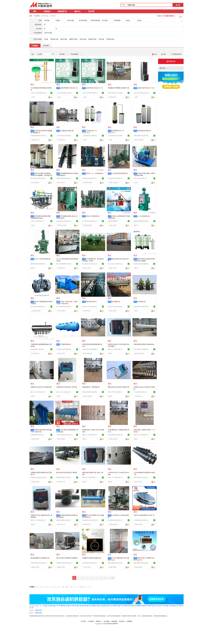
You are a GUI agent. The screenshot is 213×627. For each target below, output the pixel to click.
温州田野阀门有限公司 (37, 349)
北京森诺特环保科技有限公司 (142, 307)
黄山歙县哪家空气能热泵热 (40, 558)
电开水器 (101, 39)
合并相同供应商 (176, 54)
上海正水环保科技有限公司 (64, 93)
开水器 (46, 39)
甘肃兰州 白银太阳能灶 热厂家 (144, 515)
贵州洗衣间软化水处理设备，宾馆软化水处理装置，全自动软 (41, 174)
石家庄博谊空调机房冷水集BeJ (144, 344)
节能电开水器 (54, 39)
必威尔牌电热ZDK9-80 (69, 88)
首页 (34, 11)
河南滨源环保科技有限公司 (39, 136)
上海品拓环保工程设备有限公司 (90, 136)
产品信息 (35, 46)
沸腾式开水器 (73, 39)
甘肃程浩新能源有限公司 (141, 520)
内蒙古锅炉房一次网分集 (90, 387)
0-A (37, 587)
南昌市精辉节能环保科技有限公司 (116, 563)
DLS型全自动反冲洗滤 (119, 173)
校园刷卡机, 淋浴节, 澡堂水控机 (41, 387)
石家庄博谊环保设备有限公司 (142, 136)
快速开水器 (38, 610)
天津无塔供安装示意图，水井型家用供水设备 (41, 217)
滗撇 (116, 302)
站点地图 (106, 621)
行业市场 (91, 11)
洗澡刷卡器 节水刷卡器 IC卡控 (66, 387)
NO (66, 587)
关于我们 (83, 621)
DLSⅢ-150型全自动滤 (42, 259)
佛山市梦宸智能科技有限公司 (64, 264)
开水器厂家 (46, 606)
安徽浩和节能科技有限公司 (39, 477)
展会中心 (77, 11)
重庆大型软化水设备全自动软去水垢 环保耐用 (144, 260)
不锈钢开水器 (110, 39)
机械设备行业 (62, 11)
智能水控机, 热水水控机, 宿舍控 (118, 387)
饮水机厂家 (160, 606)
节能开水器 (82, 39)
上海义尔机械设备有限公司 (39, 93)
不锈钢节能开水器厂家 (65, 606)
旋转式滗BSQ (91, 302)
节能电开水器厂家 (96, 606)
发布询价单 (170, 61)
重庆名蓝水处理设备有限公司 (142, 264)
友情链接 (129, 621)
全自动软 (141, 302)
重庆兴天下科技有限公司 (115, 349)
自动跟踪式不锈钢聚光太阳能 (118, 88)
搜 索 (178, 5)
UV (81, 587)
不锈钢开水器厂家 (117, 606)
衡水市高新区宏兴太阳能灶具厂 (116, 93)
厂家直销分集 (65, 344)
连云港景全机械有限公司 (89, 178)
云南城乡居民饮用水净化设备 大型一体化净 (41, 431)
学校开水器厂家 (76, 606)
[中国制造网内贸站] (41, 4)
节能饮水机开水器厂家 (129, 606)
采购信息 (47, 11)
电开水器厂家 (54, 606)
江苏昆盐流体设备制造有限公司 (64, 136)
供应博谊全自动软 (144, 131)
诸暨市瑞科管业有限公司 (63, 178)
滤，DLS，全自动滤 (94, 173)
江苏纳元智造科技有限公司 (64, 435)
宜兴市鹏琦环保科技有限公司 (64, 307)
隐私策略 (114, 621)
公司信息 (46, 46)
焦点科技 (109, 624)
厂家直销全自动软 (67, 131)
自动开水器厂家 (86, 606)
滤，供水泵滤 (92, 216)
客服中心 (99, 621)
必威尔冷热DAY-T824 (145, 88)
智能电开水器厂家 (142, 606)
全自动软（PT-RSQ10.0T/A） (89, 132)
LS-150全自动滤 (143, 216)
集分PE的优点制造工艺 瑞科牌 (66, 472)
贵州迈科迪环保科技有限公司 (39, 178)
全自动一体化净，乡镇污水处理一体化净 (67, 303)
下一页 (111, 578)
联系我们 (91, 621)
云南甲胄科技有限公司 (37, 435)
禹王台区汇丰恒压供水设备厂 (90, 264)
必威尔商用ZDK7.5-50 (94, 88)
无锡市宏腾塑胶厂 (113, 221)
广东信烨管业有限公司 (140, 392)
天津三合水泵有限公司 (140, 178)
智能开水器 (63, 39)
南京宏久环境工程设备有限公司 (90, 307)
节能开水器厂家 (152, 606)
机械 (58, 88)
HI (54, 587)
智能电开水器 (92, 39)
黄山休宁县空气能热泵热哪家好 (67, 558)
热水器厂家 (174, 606)
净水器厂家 (167, 606)
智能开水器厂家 (107, 606)
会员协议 (121, 621)
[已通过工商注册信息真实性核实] (51, 93)
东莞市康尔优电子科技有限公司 (90, 563)
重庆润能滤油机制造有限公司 (142, 221)
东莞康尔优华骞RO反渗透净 (91, 558)
